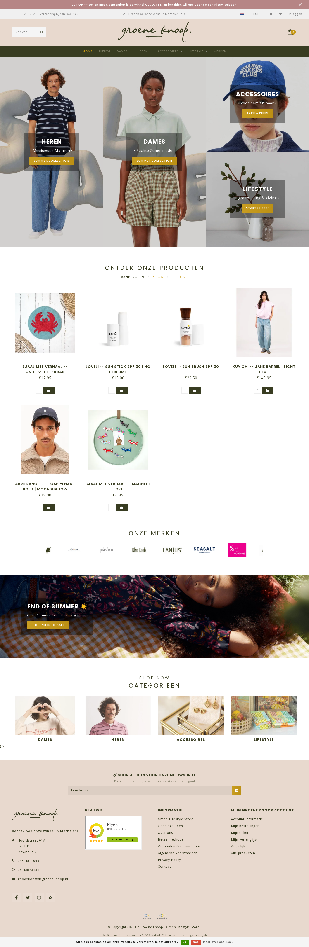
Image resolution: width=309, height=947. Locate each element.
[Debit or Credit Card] (147, 916)
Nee (196, 942)
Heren (143, 51)
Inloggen (295, 14)
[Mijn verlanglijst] (280, 14)
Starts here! (257, 208)
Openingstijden (170, 826)
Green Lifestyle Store (175, 819)
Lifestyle (196, 51)
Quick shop (47, 365)
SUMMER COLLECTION (51, 161)
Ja (184, 942)
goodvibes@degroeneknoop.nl (43, 879)
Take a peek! (257, 113)
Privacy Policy (169, 860)
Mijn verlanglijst (244, 839)
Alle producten (243, 853)
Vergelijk (238, 846)
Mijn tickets (240, 832)
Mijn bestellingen (245, 826)
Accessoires (168, 51)
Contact (164, 866)
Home (88, 51)
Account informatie (247, 819)
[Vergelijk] (270, 14)
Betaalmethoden (172, 839)
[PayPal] (162, 916)
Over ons (165, 832)
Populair (180, 277)
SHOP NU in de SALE (48, 625)
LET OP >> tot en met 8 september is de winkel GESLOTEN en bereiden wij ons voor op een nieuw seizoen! (154, 5)
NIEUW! (104, 51)
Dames (122, 51)
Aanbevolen (132, 277)
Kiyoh (203, 935)
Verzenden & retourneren (179, 846)
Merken (220, 51)
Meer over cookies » (218, 942)
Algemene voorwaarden (177, 853)
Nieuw (157, 277)
